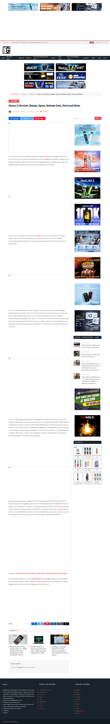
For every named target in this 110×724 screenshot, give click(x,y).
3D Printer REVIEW (87, 337)
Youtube (5, 712)
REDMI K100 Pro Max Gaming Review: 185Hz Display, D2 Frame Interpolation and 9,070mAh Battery (18, 651)
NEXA (40, 699)
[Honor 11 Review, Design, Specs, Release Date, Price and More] (39, 137)
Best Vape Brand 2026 (73, 58)
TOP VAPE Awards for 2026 (40, 58)
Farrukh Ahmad (19, 111)
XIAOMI (97, 337)
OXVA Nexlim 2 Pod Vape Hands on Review (91, 355)
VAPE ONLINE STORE (45, 690)
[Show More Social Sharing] (47, 118)
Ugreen (77, 713)
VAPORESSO (42, 692)
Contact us (6, 700)
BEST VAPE (60, 58)
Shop (105, 58)
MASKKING (42, 701)
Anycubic (77, 704)
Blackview (78, 694)
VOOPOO (42, 694)
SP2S (40, 704)
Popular (77, 337)
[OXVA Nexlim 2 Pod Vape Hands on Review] (77, 353)
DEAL (99, 58)
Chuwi (77, 692)
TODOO (41, 708)
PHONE (28, 58)
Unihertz (77, 699)
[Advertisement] (55, 26)
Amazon (21, 58)
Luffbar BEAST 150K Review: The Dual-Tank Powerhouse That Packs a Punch (30, 42)
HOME (3, 58)
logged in (20, 667)
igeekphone (15, 721)
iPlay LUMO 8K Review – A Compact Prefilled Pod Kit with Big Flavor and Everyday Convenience (91, 367)
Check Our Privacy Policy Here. (11, 702)
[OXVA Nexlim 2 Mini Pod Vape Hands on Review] (77, 344)
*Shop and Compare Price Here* (12, 708)
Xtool (76, 706)
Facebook (6, 710)
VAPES (53, 58)
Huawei (14, 101)
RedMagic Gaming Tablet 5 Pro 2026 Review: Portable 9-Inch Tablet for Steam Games (60, 651)
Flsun (76, 701)
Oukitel (77, 708)
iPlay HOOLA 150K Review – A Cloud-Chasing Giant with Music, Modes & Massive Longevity (91, 380)
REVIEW (86, 58)
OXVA (40, 697)
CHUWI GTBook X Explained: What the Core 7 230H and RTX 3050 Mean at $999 (38, 650)
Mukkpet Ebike (79, 711)
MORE (93, 58)
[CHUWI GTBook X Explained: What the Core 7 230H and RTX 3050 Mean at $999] (38, 640)
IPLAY (41, 706)
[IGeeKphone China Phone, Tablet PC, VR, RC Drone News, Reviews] (6, 50)
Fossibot (77, 697)
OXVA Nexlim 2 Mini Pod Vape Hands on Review (91, 346)
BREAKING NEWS (9, 58)
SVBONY (77, 690)
